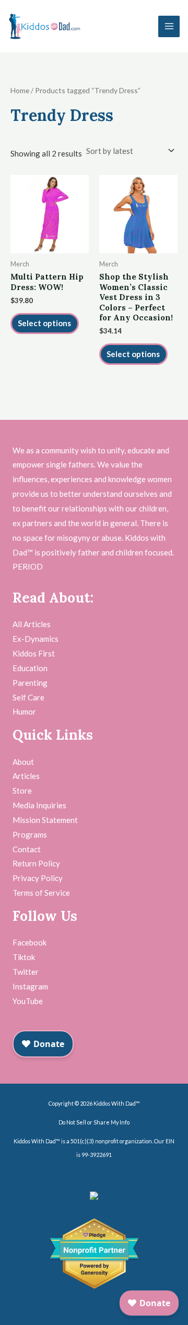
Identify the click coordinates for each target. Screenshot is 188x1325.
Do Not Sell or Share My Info (94, 1122)
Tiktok (24, 957)
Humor (24, 711)
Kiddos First (34, 653)
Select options (44, 323)
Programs (30, 834)
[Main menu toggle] (169, 26)
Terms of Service (41, 892)
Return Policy (36, 863)
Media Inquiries (39, 805)
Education (30, 668)
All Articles (32, 624)
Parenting (30, 682)
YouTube (28, 1001)
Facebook (29, 942)
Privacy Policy (38, 878)
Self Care (28, 697)
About (23, 761)
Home (19, 90)
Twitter (26, 971)
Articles (26, 776)
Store (22, 790)
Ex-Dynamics (35, 638)
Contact (27, 849)
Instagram (30, 986)
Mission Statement (45, 820)
